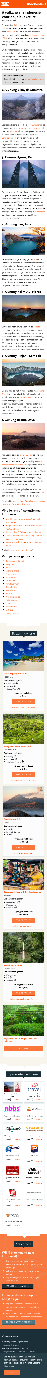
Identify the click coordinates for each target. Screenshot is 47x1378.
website (17, 1099)
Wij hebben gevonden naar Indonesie (20, 1040)
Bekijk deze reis (23, 701)
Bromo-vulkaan (26, 454)
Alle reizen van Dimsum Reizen (23, 999)
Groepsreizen (11, 573)
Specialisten (11, 590)
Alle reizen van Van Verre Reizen (23, 780)
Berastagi (6, 137)
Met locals (10, 609)
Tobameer (13, 131)
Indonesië (11, 31)
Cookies (32, 1351)
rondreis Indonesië (35, 78)
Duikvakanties (11, 586)
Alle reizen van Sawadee (23, 926)
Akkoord (11, 1372)
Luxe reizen (10, 580)
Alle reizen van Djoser (23, 853)
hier (42, 492)
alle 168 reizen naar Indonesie (19, 550)
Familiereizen (11, 606)
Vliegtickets (11, 564)
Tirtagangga (40, 211)
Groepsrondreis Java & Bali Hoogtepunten (22, 891)
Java (35, 259)
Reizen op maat (12, 567)
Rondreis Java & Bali (13, 819)
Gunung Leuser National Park (31, 128)
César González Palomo (22, 504)
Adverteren (6, 1345)
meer (7, 1099)
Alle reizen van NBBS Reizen (23, 707)
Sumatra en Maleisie (13, 964)
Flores (36, 326)
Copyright (26, 1348)
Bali (15, 25)
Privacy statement (8, 1351)
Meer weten (9, 1366)
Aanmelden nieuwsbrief (18, 1285)
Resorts (9, 593)
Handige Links (18, 1345)
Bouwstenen (11, 577)
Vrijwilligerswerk (12, 583)
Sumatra (35, 124)
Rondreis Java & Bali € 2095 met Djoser (23, 532)
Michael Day (18, 500)
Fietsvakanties (12, 599)
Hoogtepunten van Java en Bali (17, 746)
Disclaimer (21, 1351)
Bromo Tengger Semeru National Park (23, 463)
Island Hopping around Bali (16, 673)
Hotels (8, 603)
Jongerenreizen (12, 612)
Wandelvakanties (13, 596)
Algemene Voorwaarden (10, 1348)
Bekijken (23, 1048)
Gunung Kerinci (27, 397)
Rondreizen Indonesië (15, 560)
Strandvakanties (12, 570)
